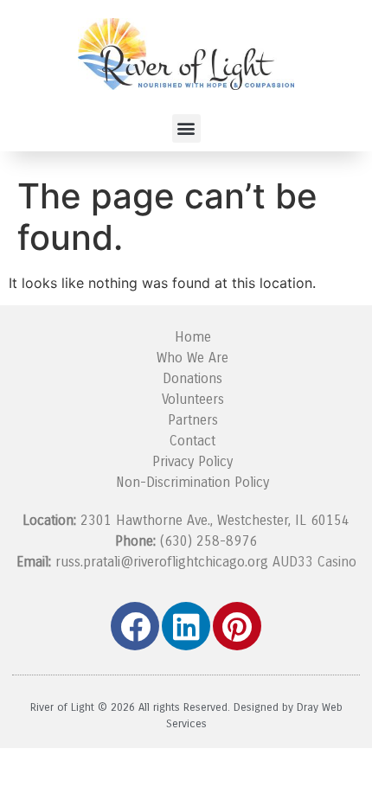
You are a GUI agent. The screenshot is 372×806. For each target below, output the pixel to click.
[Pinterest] (237, 626)
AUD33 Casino (314, 561)
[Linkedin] (186, 626)
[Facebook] (135, 626)
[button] (186, 128)
